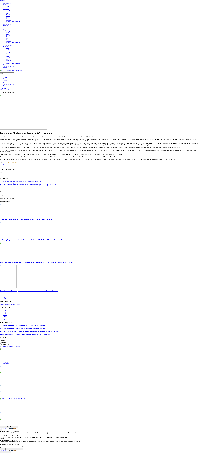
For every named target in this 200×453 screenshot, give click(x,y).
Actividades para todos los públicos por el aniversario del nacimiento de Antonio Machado (22, 183)
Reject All (9, 426)
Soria (7, 11)
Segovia (8, 14)
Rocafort (8, 17)
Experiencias (6, 65)
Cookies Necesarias (6, 431)
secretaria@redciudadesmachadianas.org (10, 346)
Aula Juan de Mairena (8, 66)
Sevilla (8, 10)
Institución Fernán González (13, 21)
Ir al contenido (3, 0)
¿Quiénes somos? (7, 3)
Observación (15, 436)
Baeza (7, 13)
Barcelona (8, 18)
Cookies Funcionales (7, 436)
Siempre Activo (15, 431)
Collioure (8, 20)
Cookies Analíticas (6, 440)
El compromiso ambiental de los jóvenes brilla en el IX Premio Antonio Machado (26, 219)
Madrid (8, 16)
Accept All (15, 426)
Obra (7, 7)
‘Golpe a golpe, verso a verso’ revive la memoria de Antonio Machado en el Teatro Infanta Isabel (24, 185)
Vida (7, 6)
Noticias (5, 67)
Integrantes (6, 9)
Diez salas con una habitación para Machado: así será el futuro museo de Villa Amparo (21, 181)
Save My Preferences (11, 449)
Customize (3, 426)
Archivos (2, 192)
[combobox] (7, 174)
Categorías (2, 198)
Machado (5, 4)
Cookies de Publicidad (7, 444)
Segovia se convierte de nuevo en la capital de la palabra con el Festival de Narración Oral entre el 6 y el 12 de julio (28, 184)
